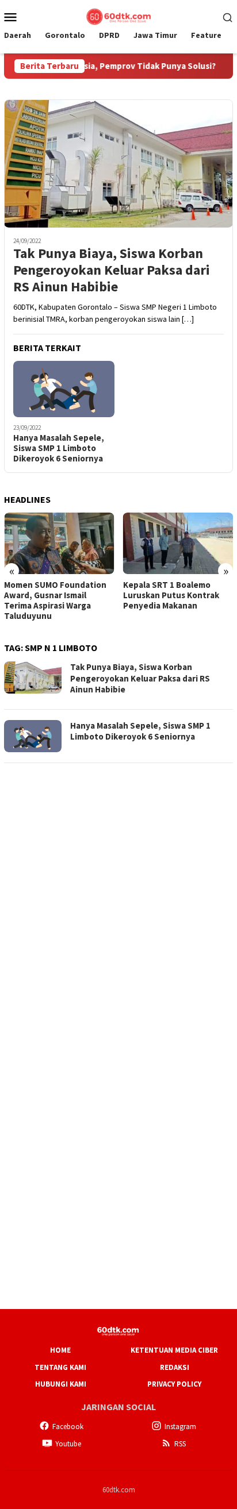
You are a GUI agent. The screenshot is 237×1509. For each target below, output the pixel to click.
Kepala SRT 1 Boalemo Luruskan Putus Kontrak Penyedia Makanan (171, 595)
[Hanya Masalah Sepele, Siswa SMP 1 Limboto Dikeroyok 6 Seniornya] (63, 389)
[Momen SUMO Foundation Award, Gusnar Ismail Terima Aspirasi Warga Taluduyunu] (59, 543)
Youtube (68, 1444)
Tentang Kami (60, 1367)
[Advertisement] (118, 891)
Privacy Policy (174, 1384)
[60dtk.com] (118, 15)
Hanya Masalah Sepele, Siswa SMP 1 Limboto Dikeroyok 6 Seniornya (58, 448)
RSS (180, 1444)
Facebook (67, 1426)
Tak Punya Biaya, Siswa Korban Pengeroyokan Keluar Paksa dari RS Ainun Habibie (111, 270)
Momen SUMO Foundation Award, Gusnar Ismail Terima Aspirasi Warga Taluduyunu (55, 600)
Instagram (180, 1426)
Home (60, 1350)
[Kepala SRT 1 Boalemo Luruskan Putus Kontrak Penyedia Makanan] (178, 543)
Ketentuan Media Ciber (174, 1350)
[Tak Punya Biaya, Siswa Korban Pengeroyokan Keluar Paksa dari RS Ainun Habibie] (118, 163)
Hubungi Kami (60, 1384)
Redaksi (174, 1367)
